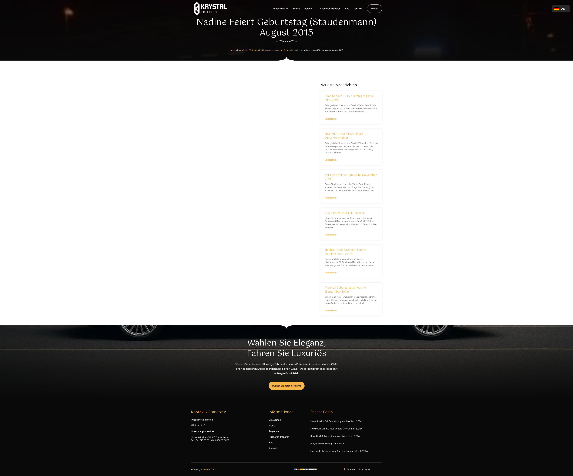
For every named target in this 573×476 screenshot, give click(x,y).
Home (232, 50)
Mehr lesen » (331, 119)
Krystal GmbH (210, 469)
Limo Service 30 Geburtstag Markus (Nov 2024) (349, 98)
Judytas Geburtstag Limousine (345, 213)
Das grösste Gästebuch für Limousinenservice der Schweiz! (264, 50)
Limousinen (279, 8)
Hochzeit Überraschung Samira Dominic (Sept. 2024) (345, 252)
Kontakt (358, 8)
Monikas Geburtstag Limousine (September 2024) (345, 290)
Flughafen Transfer (330, 8)
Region (308, 8)
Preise (296, 8)
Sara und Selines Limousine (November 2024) (351, 177)
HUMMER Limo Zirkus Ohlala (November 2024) (344, 136)
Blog (347, 8)
